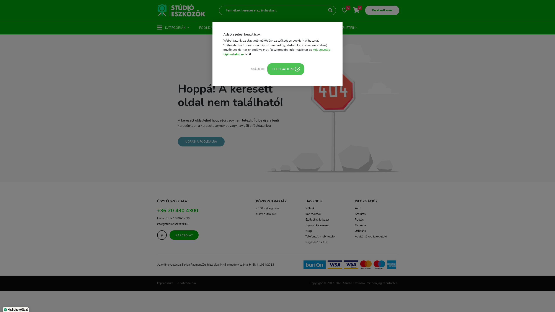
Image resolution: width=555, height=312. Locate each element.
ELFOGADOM (283, 69)
